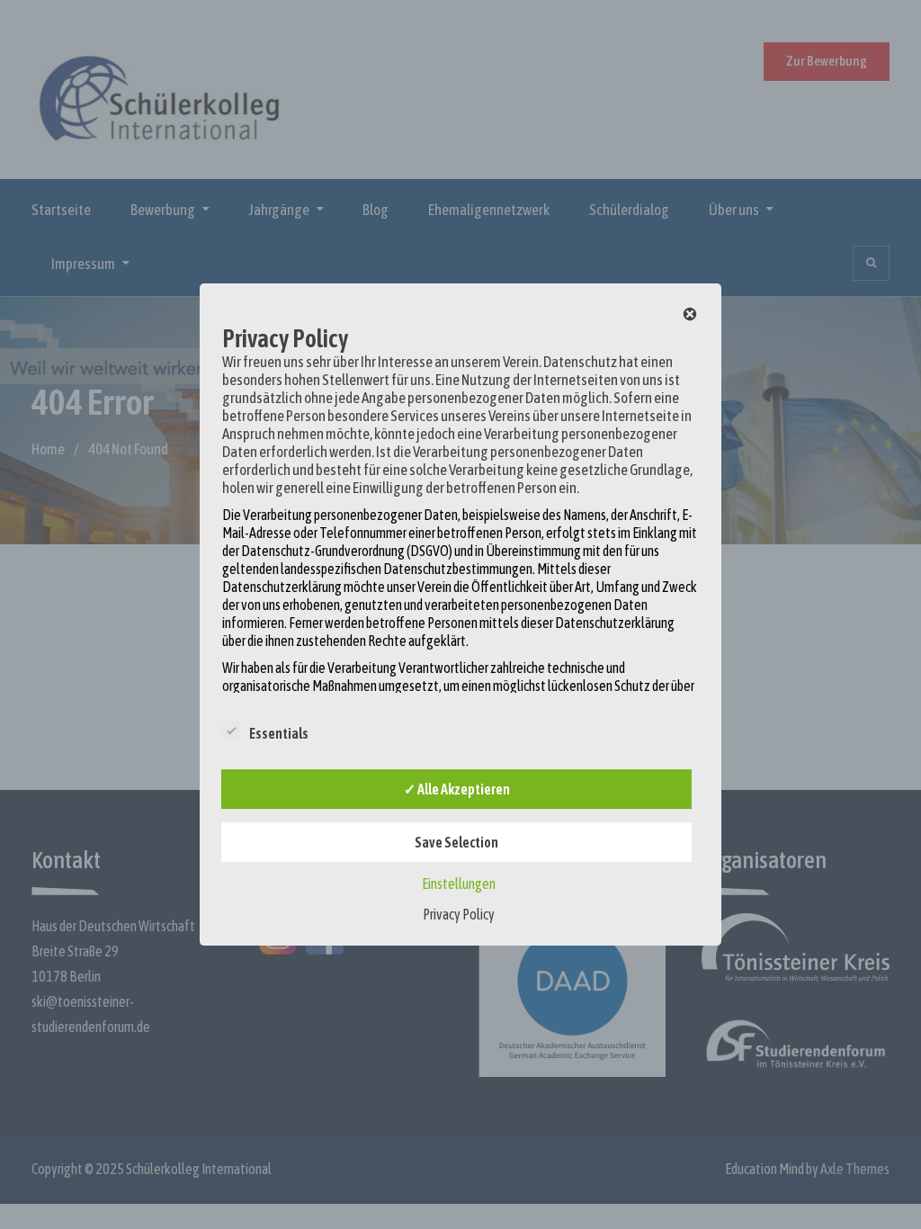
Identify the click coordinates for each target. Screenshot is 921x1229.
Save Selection (456, 842)
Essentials (278, 733)
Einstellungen (459, 883)
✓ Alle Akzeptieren (457, 789)
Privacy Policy (459, 914)
